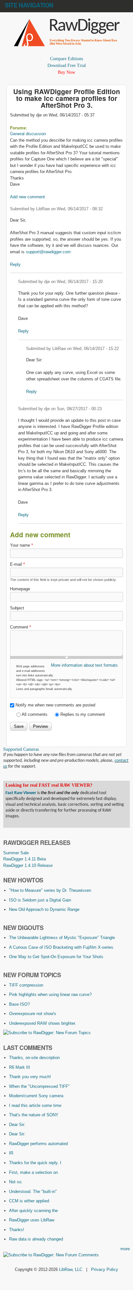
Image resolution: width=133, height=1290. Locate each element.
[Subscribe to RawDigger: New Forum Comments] (51, 1254)
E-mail (17, 564)
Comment (20, 627)
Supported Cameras (21, 749)
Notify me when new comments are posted (55, 705)
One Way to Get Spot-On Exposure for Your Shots (56, 956)
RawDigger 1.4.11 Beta (24, 859)
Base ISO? (19, 1004)
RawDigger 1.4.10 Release (28, 865)
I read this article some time (35, 1105)
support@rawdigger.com (48, 251)
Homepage (20, 588)
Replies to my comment (82, 714)
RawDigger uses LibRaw (31, 1220)
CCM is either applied (29, 1200)
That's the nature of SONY (33, 1114)
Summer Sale (16, 852)
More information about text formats (84, 665)
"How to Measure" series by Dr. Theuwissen (50, 890)
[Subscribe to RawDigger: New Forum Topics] (47, 1032)
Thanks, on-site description (34, 1057)
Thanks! (16, 1229)
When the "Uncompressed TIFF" (39, 1086)
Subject (17, 608)
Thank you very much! (30, 1076)
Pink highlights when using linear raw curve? (50, 994)
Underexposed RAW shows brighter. (42, 1023)
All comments (35, 714)
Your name (21, 545)
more (125, 1248)
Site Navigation (29, 5)
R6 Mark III (19, 1067)
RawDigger (84, 26)
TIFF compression (26, 985)
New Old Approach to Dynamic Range (44, 909)
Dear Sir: (17, 1124)
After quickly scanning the (33, 1210)
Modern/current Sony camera (36, 1095)
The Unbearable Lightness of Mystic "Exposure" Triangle (62, 937)
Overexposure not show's (32, 1013)
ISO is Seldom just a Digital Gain (40, 900)
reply (15, 264)
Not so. (16, 1181)
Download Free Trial (66, 65)
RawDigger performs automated (38, 1143)
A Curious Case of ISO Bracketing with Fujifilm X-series (61, 947)
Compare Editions (66, 58)
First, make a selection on (33, 1172)
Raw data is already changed (36, 1239)
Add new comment (27, 196)
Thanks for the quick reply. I (35, 1162)
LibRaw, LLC (70, 1269)
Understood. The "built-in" (33, 1191)
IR (11, 1153)
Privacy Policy (104, 1269)
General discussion (28, 133)
